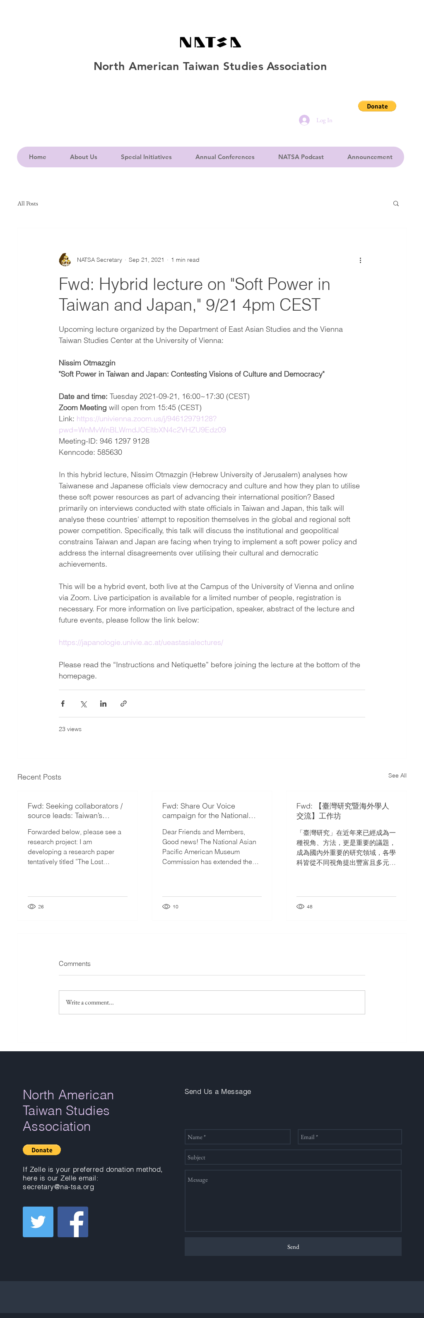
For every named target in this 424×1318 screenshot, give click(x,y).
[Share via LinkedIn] (103, 703)
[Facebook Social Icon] (73, 1222)
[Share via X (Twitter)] (83, 703)
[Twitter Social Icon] (38, 1222)
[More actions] (360, 260)
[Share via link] (124, 703)
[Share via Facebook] (63, 703)
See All (397, 775)
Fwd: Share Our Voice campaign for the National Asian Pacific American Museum (205, 810)
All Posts (27, 203)
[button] (377, 106)
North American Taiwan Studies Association (68, 1110)
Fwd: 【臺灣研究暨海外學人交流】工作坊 (342, 811)
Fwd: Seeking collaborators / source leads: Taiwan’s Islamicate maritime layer (75, 810)
